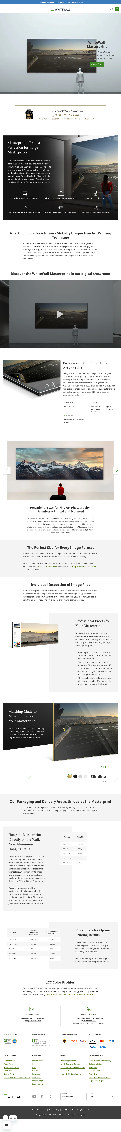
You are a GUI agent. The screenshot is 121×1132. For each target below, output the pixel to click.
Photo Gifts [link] (93, 1074)
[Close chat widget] (5, 1118)
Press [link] (34, 1067)
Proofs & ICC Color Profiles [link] (70, 1074)
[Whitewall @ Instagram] (49, 1096)
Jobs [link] (33, 1064)
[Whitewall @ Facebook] (42, 1096)
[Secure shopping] (17, 1044)
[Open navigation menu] (3, 9)
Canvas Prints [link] (9, 1074)
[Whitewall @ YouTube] (34, 1096)
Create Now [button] (96, 64)
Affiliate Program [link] (38, 1080)
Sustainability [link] (37, 1084)
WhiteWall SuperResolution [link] (99, 1077)
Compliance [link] (36, 1074)
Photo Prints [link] (8, 1064)
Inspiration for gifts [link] (96, 1080)
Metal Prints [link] (8, 1070)
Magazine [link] (93, 1067)
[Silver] (80, 776)
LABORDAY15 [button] (75, 3)
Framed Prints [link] (9, 1061)
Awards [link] (35, 1070)
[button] (82, 2)
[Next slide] (117, 470)
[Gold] (69, 776)
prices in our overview (47, 566)
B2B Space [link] (64, 1070)
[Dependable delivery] (73, 1044)
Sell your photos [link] (95, 1064)
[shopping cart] (112, 9)
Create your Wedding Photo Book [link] (17, 1077)
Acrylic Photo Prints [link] (11, 1067)
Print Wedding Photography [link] (100, 1061)
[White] (85, 776)
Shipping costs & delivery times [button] (72, 1067)
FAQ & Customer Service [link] (70, 1064)
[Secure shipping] (45, 1044)
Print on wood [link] (94, 1070)
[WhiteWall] (60, 9)
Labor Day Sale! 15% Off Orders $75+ (51, 2)
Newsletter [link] (36, 1077)
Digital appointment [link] (68, 1061)
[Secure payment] (102, 1044)
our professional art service (84, 566)
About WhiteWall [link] (38, 1061)
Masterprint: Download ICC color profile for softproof (70, 994)
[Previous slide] (7, 470)
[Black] (75, 776)
